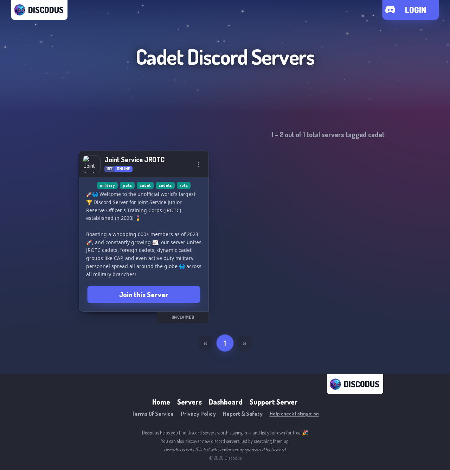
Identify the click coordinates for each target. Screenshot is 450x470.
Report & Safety (243, 413)
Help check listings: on (294, 414)
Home (161, 401)
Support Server (274, 401)
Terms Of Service (152, 413)
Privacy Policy (198, 413)
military (107, 185)
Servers (189, 401)
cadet (145, 185)
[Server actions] (198, 164)
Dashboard (226, 401)
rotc (184, 185)
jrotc (127, 185)
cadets (165, 185)
